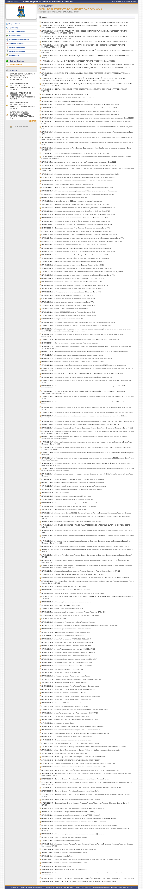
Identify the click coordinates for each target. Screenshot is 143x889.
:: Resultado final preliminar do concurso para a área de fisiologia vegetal (72, 355)
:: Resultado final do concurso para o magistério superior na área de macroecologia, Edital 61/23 (80, 114)
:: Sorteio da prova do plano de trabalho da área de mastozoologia (69, 343)
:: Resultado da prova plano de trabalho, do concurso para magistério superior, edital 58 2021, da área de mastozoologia (83, 335)
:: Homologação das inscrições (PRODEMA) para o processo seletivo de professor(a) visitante (79, 825)
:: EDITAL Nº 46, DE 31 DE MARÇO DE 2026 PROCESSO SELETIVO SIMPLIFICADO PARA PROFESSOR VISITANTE (84, 90)
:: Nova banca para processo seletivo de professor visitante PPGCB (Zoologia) (73, 822)
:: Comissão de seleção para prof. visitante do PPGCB (65, 656)
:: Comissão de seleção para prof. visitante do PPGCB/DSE (67, 642)
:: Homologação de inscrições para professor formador (66, 602)
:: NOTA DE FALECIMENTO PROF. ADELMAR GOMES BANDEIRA (70, 760)
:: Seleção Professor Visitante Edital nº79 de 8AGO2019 (66, 666)
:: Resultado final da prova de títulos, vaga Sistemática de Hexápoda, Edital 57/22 (74, 218)
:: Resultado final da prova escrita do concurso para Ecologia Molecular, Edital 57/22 (76, 268)
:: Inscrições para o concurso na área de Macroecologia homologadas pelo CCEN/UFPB (77, 187)
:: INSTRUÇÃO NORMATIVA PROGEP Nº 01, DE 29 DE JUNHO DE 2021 (72, 574)
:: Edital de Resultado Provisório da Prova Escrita (64, 863)
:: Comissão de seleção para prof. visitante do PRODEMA (66, 662)
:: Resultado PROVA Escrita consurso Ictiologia (63, 703)
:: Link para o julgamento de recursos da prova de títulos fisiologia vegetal (72, 362)
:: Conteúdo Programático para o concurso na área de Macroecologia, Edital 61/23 (75, 204)
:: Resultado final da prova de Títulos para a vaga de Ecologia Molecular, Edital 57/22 (76, 248)
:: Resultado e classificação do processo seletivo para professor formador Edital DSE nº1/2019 (79, 625)
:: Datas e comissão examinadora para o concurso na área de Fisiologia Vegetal (73, 486)
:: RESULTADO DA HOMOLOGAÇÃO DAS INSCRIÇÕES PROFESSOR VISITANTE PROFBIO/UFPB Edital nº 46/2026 (85, 69)
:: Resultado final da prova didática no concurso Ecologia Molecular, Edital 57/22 (75, 258)
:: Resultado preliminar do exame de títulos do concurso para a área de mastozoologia (76, 325)
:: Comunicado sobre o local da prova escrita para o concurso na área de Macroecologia (77, 181)
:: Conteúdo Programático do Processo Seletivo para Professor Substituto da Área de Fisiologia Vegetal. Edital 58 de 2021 (87, 536)
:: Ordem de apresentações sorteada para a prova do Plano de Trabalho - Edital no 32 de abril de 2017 (81, 787)
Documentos (14, 55)
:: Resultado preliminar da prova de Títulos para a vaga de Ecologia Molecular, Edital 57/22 (78, 251)
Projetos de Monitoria (17, 51)
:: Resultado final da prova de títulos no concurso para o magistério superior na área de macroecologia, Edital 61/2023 (87, 118)
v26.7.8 (129, 887)
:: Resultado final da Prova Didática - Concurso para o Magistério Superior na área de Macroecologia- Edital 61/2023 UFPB (87, 143)
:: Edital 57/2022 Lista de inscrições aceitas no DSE (64, 309)
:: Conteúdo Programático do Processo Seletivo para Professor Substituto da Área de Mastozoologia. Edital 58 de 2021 (86, 531)
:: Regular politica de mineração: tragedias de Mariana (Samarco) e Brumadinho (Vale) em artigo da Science (83, 746)
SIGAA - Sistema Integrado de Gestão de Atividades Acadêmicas (44, 2)
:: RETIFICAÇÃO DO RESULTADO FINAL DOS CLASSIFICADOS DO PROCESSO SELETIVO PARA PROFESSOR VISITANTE (87, 597)
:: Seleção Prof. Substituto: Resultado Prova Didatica (65, 716)
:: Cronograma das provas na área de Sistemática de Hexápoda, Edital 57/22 (72, 288)
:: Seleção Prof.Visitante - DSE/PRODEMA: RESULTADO (67, 645)
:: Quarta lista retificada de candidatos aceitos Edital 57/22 (67, 295)
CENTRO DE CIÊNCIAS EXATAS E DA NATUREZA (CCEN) (58, 12)
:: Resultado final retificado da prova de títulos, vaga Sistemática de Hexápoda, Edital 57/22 (78, 214)
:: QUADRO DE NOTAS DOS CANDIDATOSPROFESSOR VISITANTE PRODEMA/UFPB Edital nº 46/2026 (84, 42)
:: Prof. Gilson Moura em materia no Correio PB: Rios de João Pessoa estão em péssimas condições (80, 750)
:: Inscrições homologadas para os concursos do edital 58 (67, 499)
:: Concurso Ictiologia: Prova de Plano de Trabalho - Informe (68, 689)
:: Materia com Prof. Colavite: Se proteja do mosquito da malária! (69, 720)
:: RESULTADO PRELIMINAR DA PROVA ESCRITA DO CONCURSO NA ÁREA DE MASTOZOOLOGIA (82, 374)
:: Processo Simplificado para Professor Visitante (64, 837)
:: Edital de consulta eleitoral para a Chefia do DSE (64, 94)
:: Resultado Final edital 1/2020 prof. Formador (63, 586)
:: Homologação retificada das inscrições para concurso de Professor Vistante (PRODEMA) (78, 818)
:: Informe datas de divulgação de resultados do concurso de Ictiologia (71, 679)
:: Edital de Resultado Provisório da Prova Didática (64, 853)
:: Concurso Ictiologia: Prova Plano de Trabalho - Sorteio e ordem (70, 686)
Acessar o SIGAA (16, 64)
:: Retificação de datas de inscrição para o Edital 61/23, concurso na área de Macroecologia (78, 208)
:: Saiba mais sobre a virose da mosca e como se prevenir (66, 740)
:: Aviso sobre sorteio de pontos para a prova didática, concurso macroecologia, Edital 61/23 (78, 162)
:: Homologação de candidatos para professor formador (66, 629)
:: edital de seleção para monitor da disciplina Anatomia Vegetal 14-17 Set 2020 (73, 612)
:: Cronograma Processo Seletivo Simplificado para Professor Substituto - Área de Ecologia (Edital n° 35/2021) (85, 578)
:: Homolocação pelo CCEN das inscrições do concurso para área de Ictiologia (74, 757)
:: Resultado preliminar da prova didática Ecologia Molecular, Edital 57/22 (72, 265)
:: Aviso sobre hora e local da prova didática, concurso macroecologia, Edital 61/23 (75, 153)
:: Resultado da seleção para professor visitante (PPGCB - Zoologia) (70, 815)
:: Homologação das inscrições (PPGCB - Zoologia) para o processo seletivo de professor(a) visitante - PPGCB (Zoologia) (85, 829)
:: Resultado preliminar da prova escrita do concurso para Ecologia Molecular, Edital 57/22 (78, 275)
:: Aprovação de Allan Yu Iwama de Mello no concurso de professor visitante (73, 593)
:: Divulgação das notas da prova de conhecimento (64, 869)
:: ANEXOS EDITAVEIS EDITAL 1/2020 (60, 605)
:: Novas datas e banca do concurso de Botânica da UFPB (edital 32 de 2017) (73, 808)
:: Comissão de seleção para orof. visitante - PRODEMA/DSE (68, 649)
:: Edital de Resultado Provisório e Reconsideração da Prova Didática (70, 791)
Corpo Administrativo (17, 32)
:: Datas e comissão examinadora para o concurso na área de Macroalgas (71, 489)
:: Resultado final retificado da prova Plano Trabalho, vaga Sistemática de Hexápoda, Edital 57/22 (80, 104)
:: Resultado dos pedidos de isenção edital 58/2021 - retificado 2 (69, 503)
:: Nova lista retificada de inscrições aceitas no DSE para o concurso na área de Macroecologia (79, 191)
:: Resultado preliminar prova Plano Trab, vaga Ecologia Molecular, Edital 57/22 (74, 255)
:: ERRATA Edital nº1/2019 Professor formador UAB (65, 632)
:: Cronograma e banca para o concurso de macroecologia (67, 184)
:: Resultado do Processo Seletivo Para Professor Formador (68, 622)
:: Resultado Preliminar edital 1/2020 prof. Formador (65, 590)
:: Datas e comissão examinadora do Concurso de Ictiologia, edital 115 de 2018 (73, 767)
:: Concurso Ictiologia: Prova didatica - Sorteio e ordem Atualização (70, 696)
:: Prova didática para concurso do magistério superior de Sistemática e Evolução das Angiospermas (80, 859)
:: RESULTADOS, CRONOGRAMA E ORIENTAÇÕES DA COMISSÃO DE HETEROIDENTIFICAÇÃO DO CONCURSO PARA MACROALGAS (83, 392)
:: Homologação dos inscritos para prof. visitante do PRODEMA (69, 659)
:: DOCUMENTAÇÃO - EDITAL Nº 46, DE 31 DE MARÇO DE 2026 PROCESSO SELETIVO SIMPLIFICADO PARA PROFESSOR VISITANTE (86, 85)
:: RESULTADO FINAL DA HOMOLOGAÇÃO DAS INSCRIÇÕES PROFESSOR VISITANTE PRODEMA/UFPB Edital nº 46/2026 (87, 51)
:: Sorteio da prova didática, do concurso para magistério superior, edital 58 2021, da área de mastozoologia (83, 365)
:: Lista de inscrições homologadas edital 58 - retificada (66, 496)
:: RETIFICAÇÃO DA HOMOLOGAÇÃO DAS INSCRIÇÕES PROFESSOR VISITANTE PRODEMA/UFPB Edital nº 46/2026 (86, 56)
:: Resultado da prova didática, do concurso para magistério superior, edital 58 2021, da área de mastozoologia (84, 351)
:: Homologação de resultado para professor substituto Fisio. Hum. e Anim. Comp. (74, 709)
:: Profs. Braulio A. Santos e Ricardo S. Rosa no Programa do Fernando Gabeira (75, 733)
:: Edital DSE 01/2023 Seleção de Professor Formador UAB (68, 312)
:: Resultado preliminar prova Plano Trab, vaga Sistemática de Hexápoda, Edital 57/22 (75, 228)
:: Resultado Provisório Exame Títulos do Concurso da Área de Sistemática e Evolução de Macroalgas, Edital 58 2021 (87, 428)
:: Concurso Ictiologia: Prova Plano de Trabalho (63, 683)
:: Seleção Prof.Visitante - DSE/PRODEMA (62, 669)
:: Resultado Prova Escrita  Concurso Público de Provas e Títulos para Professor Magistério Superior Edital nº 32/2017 (85, 804)
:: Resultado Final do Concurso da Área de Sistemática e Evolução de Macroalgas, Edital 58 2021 (80, 424)
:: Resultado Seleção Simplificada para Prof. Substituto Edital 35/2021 (71, 521)
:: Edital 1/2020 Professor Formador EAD (62, 608)
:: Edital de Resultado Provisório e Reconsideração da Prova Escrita (70, 799)
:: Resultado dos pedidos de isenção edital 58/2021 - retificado (68, 506)
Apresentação (14, 28)
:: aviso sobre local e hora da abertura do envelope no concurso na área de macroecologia (78, 177)
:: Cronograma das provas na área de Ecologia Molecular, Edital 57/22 (71, 292)
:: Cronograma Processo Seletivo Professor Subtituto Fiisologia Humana (72, 726)
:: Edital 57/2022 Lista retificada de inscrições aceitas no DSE (68, 305)
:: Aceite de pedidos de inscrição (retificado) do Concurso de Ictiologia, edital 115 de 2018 (78, 763)
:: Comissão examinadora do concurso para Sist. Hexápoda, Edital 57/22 (71, 282)
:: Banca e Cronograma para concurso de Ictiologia (64, 706)
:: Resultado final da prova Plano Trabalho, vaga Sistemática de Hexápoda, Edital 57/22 (76, 224)
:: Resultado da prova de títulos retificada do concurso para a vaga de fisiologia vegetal (76, 358)
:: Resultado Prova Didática (56, 856)
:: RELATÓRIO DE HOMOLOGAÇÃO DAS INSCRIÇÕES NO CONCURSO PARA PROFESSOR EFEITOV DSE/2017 (87, 878)
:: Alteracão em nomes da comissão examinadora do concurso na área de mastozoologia (76, 377)
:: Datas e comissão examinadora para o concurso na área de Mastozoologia (72, 482)
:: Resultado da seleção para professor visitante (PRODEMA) (68, 812)
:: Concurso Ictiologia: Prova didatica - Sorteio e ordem (66, 699)
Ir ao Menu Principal (22, 126)
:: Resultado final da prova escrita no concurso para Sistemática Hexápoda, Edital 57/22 (77, 231)
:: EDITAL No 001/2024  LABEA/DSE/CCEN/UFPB (64, 101)
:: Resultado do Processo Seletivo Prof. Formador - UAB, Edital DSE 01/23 (73, 278)
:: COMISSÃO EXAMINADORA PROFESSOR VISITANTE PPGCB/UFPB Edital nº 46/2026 (78, 61)
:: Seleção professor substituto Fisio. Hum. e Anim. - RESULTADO (69, 713)
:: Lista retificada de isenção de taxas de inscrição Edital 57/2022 (69, 315)
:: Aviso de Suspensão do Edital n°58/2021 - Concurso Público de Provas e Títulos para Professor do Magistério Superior (85, 517)
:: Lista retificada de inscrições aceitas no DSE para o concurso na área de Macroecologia (77, 194)
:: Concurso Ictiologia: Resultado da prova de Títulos (65, 676)
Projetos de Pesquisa (17, 47)
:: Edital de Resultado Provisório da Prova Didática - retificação (69, 849)
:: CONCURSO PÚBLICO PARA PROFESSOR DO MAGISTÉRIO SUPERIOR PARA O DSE (78, 881)
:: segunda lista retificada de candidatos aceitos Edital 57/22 (67, 302)
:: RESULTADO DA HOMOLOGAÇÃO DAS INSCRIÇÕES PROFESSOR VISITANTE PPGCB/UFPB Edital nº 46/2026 (87, 64)
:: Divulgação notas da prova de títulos (60, 840)
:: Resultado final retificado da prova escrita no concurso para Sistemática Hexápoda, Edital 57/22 (80, 111)
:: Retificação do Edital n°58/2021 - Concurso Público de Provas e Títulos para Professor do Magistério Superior (86, 513)
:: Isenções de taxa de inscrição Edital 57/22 (62, 319)
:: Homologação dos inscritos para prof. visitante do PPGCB (68, 652)
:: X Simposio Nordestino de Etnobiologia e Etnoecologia (66, 736)
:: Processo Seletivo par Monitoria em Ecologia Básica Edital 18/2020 (70, 615)
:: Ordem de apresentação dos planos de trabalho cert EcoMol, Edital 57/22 (73, 261)
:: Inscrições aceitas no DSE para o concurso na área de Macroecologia (71, 201)
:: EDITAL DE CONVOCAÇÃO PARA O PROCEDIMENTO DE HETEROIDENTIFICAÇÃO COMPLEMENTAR (84, 22)
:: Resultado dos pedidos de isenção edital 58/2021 (64, 509)
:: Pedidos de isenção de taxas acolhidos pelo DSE (64, 197)
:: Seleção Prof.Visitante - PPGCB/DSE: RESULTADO (66, 639)
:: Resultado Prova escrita (56, 866)
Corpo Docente (15, 35)
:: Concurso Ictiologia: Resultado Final (60, 672)
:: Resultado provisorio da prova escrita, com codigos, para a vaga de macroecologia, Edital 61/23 (80, 174)
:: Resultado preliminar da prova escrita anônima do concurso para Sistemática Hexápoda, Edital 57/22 (81, 241)
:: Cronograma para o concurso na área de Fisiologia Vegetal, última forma (72, 479)
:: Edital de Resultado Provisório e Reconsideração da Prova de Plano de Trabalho (75, 779)
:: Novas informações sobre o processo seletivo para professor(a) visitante (72, 834)
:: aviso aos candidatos (55, 493)
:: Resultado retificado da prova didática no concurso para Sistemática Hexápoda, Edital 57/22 (79, 108)
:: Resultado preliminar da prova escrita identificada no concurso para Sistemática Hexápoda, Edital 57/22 (82, 238)
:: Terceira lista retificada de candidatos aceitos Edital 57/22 (68, 298)
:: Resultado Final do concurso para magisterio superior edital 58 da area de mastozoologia (78, 322)
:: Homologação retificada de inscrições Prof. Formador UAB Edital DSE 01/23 (74, 285)
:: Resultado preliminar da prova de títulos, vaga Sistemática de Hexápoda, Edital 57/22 (76, 221)
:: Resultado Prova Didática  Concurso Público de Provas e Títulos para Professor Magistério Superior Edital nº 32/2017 (85, 795)
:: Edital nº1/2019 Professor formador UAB (62, 635)
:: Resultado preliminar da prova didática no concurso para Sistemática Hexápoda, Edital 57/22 (79, 235)
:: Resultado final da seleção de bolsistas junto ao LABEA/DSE (68, 98)
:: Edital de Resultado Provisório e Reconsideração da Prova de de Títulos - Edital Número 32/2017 (81, 770)
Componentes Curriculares (19, 39)
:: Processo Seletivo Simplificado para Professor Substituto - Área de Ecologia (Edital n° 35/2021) (81, 571)
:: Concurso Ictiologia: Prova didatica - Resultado (64, 693)
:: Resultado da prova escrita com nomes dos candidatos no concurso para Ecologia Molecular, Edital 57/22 (83, 272)
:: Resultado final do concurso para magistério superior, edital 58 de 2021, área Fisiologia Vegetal (80, 339)
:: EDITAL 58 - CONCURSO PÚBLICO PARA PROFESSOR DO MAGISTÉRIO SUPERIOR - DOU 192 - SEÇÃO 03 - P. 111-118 (87, 526)
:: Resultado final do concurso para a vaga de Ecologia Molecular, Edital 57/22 (74, 245)
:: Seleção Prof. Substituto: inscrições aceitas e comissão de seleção (70, 730)
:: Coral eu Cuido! (53, 619)
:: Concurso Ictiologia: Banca (57, 723)
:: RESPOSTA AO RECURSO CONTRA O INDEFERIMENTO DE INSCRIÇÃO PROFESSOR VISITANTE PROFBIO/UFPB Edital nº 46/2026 (83, 46)
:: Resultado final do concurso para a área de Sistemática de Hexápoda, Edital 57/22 (75, 211)
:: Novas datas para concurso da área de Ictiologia (64, 753)
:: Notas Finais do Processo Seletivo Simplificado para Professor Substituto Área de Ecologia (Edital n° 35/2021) (85, 546)
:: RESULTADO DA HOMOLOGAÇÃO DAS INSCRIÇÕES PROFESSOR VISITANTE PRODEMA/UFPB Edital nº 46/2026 (85, 74)
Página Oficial (14, 24)
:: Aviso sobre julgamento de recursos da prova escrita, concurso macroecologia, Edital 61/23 (79, 165)
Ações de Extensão (16, 43)
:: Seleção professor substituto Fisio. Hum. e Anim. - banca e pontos (70, 743)
